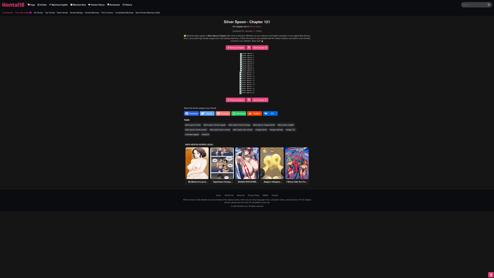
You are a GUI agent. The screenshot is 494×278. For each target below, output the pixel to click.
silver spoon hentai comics (196, 129)
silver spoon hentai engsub (215, 125)
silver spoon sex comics (242, 129)
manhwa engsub (192, 134)
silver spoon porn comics (220, 129)
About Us (240, 195)
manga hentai (261, 129)
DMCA (265, 195)
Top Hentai (50, 12)
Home (218, 195)
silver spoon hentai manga (239, 125)
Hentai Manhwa (92, 12)
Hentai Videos (97, 4)
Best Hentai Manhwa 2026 (148, 12)
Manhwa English (59, 4)
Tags (32, 4)
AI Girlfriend (7, 12)
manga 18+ (290, 129)
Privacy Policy (253, 195)
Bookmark (114, 4)
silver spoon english (286, 125)
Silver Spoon (255, 26)
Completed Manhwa (124, 12)
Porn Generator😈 (23, 12)
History (128, 4)
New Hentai (62, 12)
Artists (43, 4)
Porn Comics (107, 12)
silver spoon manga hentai (264, 125)
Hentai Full (229, 195)
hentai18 (205, 134)
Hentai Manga (76, 12)
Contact (275, 195)
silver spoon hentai (193, 125)
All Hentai (38, 12)
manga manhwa (276, 129)
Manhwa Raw (79, 4)
